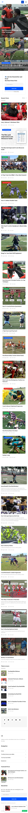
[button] (26, 2)
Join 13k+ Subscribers (22, 2)
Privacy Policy (16, 91)
